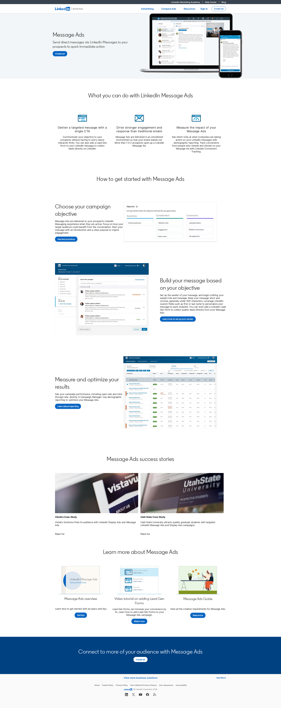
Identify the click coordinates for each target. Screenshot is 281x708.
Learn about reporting (68, 406)
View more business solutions (140, 677)
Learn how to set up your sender (179, 319)
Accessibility (181, 685)
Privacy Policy (122, 685)
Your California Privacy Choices (143, 685)
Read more (198, 615)
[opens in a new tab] (126, 695)
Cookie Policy (107, 685)
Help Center (212, 2)
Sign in (204, 8)
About (97, 685)
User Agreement (166, 685)
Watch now (140, 621)
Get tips (80, 615)
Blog (223, 2)
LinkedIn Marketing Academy (187, 2)
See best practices (67, 239)
